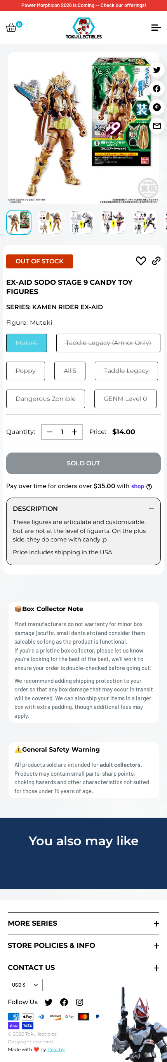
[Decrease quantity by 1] (47, 432)
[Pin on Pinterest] (157, 107)
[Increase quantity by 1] (76, 432)
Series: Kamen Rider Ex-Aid (54, 307)
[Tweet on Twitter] (157, 70)
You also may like (84, 840)
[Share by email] (157, 126)
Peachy (56, 1049)
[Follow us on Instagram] (79, 1003)
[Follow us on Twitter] (48, 1003)
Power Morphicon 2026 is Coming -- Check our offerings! (83, 5)
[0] (11, 27)
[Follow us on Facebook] (64, 1003)
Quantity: (20, 431)
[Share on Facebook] (157, 88)
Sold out (83, 463)
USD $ (18, 985)
